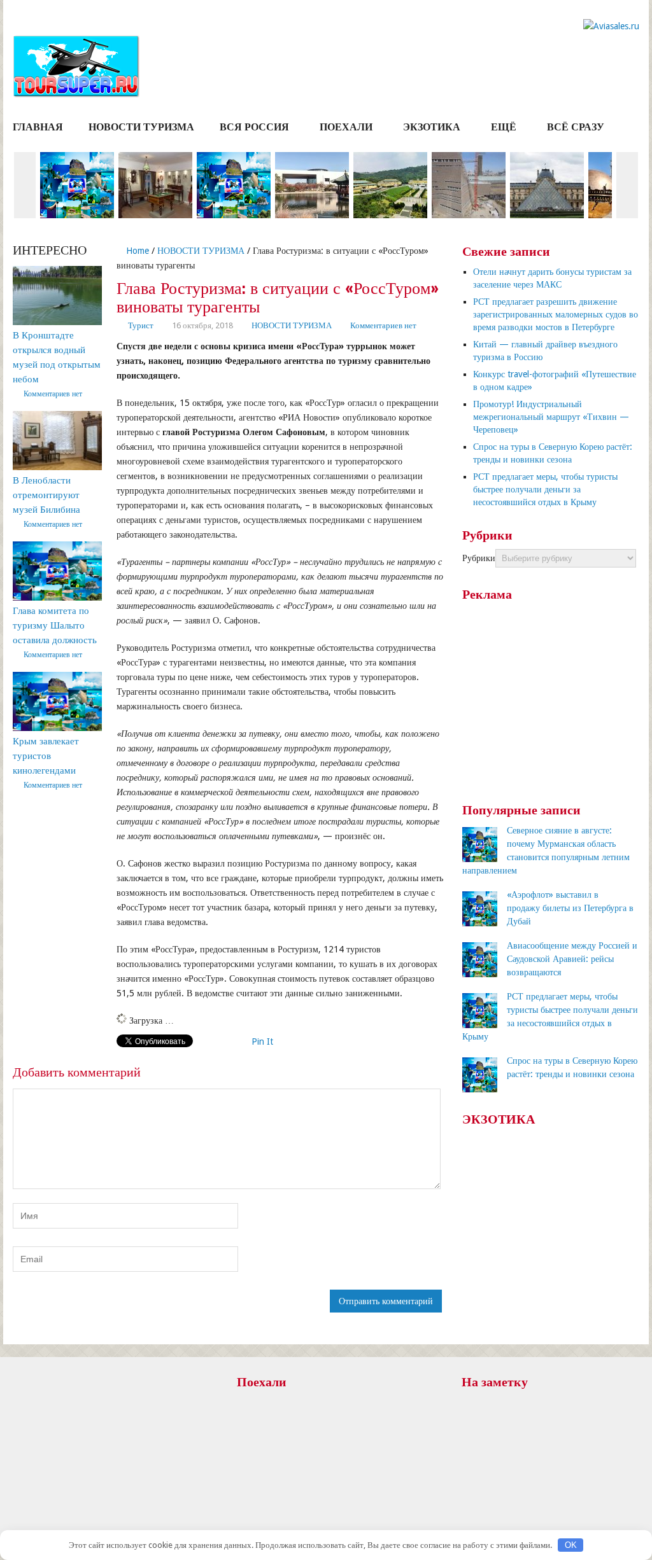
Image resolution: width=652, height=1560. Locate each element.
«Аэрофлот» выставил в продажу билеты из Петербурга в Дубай (570, 907)
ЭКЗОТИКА (431, 127)
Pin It (262, 1041)
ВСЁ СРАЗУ (575, 127)
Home (136, 251)
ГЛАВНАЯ (38, 127)
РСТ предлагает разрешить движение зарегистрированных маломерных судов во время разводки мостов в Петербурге (555, 314)
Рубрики (478, 558)
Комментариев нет (383, 325)
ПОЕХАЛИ (346, 127)
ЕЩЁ (503, 127)
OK (571, 1545)
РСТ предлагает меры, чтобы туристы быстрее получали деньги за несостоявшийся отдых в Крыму (545, 489)
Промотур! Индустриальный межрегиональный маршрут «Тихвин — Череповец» (551, 417)
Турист (140, 325)
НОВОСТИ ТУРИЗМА (141, 127)
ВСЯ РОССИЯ (254, 127)
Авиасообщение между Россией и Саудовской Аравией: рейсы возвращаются (572, 958)
